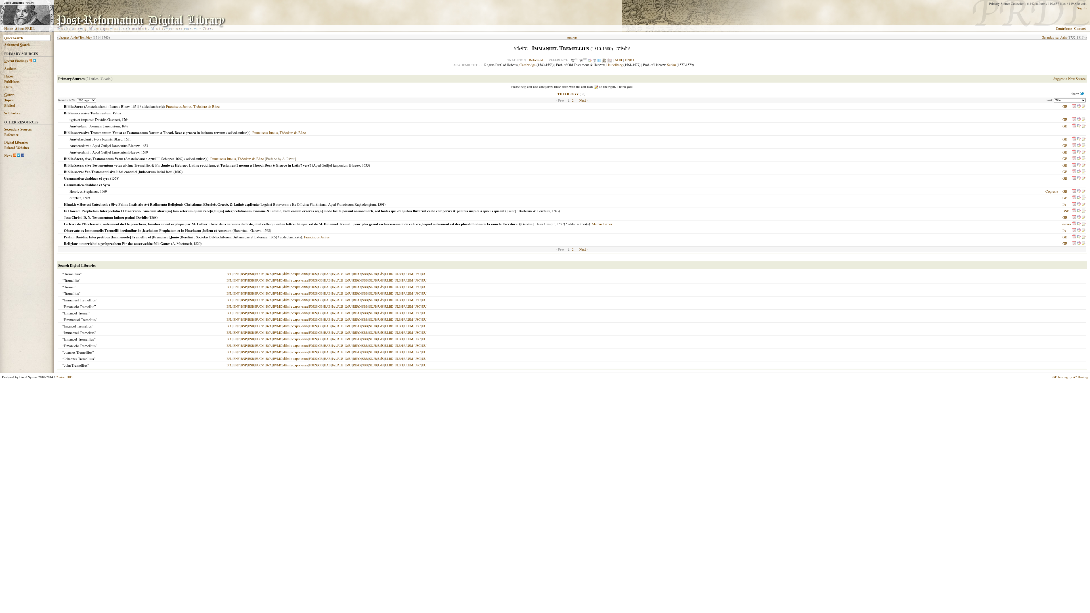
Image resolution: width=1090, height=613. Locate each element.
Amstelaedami (96, 106)
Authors (10, 68)
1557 (560, 223)
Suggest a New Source (1069, 78)
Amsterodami (79, 145)
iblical (9, 105)
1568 (114, 178)
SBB (365, 273)
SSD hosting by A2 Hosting (1070, 377)
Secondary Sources (18, 129)
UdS (380, 273)
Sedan (671, 64)
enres (9, 94)
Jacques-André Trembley (75, 37)
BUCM (259, 273)
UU (424, 273)
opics (9, 100)
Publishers (12, 81)
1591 (381, 204)
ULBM (408, 273)
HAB (327, 273)
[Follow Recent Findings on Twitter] (34, 60)
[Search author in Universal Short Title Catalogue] (609, 59)
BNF (236, 273)
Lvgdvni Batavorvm (275, 204)
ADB (618, 59)
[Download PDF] (1074, 106)
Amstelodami (135, 158)
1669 (178, 158)
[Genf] (511, 210)
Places (8, 76)
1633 (144, 145)
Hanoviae (241, 230)
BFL (229, 273)
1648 (124, 126)
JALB (339, 273)
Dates (8, 87)
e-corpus (295, 273)
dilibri (286, 273)
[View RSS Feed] (30, 60)
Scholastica (12, 113)
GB (1065, 106)
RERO (356, 273)
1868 (153, 217)
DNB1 (629, 59)
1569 (103, 191)
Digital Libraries (16, 142)
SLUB (373, 273)
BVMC (277, 273)
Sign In (1082, 8)
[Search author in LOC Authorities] (599, 59)
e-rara (1066, 223)
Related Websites (16, 147)
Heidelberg (614, 64)
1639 (144, 152)
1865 (272, 237)
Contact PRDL (65, 377)
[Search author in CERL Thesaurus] (594, 59)
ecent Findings (16, 60)
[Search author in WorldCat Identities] (590, 59)
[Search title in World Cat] (1079, 106)
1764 (125, 119)
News (8, 155)
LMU (348, 273)
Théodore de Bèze (206, 106)
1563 (555, 210)
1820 (197, 243)
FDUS (313, 273)
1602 (178, 171)
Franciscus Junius (179, 106)
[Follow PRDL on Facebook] (22, 155)
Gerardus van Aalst (1054, 37)
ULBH (399, 273)
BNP (244, 273)
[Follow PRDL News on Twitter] (18, 155)
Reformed (536, 59)
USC (417, 273)
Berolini (187, 237)
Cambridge (527, 64)
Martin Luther (602, 223)
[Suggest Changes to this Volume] (1083, 106)
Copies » (1051, 191)
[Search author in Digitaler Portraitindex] (604, 59)
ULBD (389, 273)
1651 (134, 106)
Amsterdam (78, 126)
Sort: (1050, 100)
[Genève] (527, 223)
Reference (11, 134)
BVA (269, 273)
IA (1064, 204)
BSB (1066, 210)
